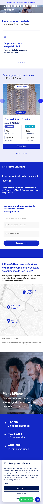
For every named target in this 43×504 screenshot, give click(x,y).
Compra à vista (14, 234)
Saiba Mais (21, 146)
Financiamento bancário (17, 225)
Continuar (20, 243)
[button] (14, 307)
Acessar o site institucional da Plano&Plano (21, 2)
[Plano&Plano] (16, 14)
